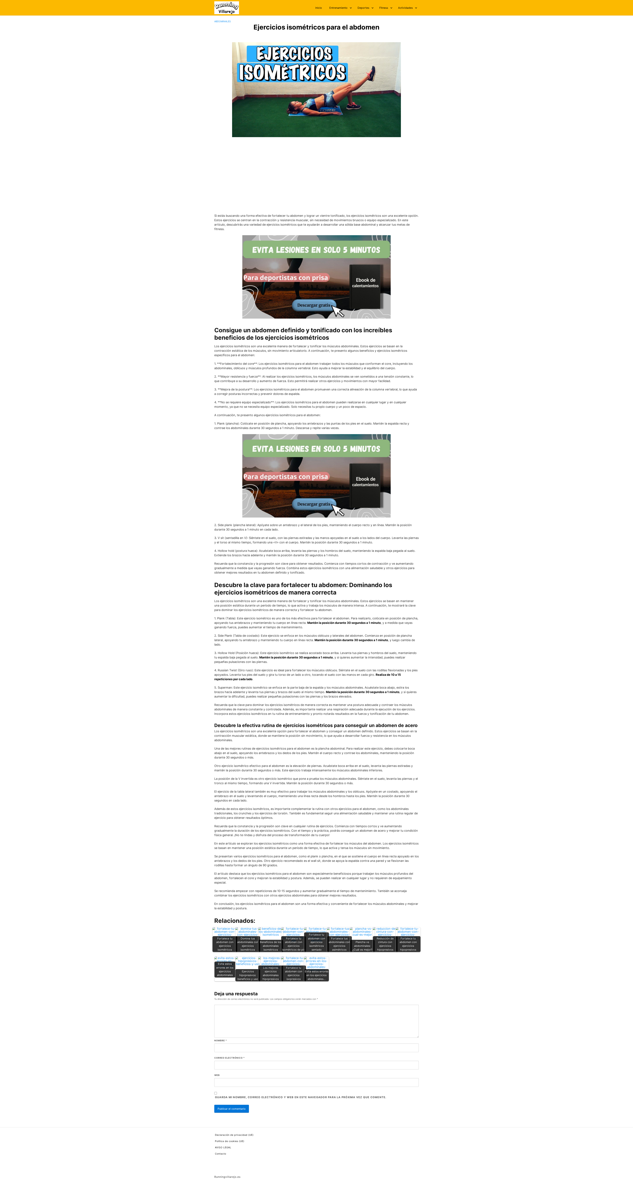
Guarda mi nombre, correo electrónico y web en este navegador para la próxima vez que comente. (300, 1097)
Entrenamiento (338, 7)
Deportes (363, 7)
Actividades (405, 7)
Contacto (220, 1153)
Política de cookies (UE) (229, 1141)
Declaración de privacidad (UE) (234, 1134)
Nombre (220, 1040)
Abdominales (222, 21)
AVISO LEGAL (223, 1147)
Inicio (318, 7)
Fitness (383, 7)
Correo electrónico (229, 1057)
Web (217, 1075)
